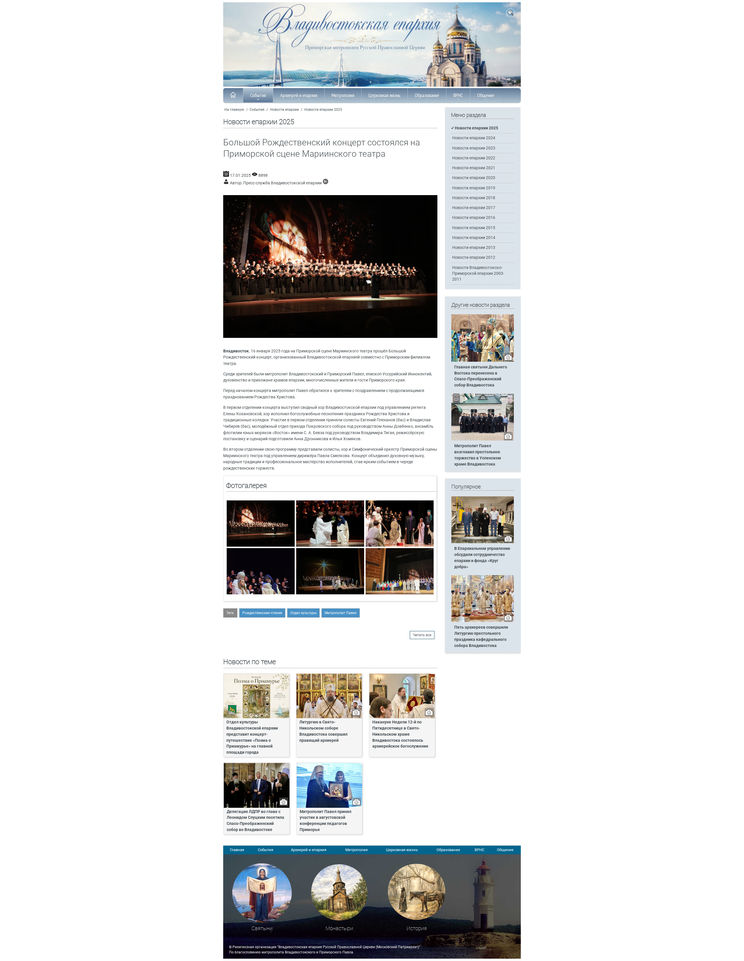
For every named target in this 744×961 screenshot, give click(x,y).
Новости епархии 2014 (473, 237)
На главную (234, 110)
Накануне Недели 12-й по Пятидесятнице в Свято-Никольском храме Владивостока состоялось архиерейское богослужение (400, 734)
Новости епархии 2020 (473, 177)
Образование (427, 95)
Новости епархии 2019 (473, 188)
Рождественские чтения (262, 613)
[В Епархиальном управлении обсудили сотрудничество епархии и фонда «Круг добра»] (482, 542)
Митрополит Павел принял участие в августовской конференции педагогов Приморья (325, 820)
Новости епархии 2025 (323, 110)
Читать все (422, 635)
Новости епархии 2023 (473, 148)
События (258, 95)
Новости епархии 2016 (473, 217)
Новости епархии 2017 (473, 207)
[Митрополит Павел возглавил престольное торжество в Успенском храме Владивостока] (482, 439)
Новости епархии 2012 (473, 257)
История (417, 928)
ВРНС (458, 95)
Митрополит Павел (341, 613)
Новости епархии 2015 (473, 227)
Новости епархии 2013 (473, 247)
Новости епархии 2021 (473, 167)
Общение (485, 95)
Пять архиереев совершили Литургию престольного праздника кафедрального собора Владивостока (481, 636)
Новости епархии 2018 (473, 197)
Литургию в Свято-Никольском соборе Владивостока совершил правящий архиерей (323, 731)
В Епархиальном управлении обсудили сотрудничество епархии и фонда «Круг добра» (482, 557)
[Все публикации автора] (325, 183)
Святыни (262, 928)
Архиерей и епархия (298, 95)
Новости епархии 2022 (473, 158)
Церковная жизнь (384, 95)
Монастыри (339, 928)
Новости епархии (284, 110)
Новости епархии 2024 (473, 137)
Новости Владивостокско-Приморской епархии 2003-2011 (478, 273)
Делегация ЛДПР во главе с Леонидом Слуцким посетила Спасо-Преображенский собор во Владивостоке (255, 820)
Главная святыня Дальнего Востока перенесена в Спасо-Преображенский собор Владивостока (480, 376)
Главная (237, 850)
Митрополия (343, 95)
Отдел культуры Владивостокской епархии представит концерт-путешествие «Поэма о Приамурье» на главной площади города (252, 737)
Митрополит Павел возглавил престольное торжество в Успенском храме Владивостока (477, 455)
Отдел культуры (303, 613)
